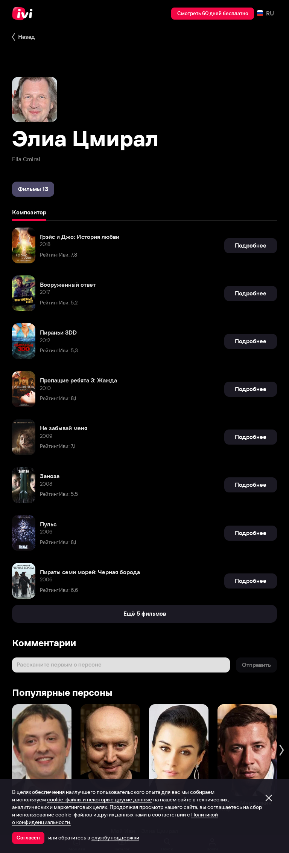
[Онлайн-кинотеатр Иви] (24, 14)
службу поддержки (115, 838)
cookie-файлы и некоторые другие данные (99, 799)
